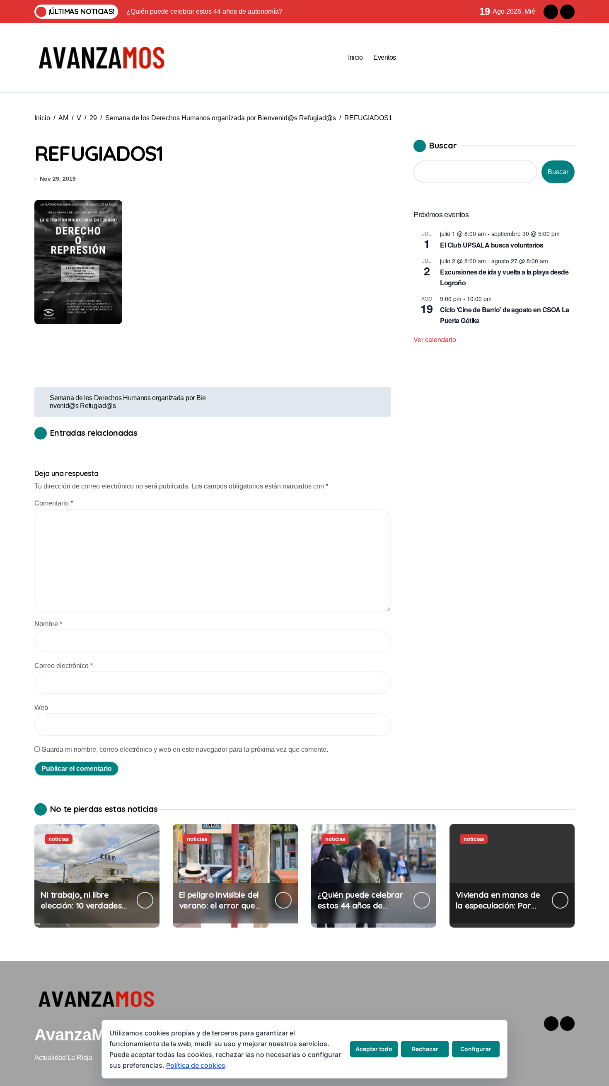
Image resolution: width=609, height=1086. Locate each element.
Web (41, 707)
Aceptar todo (373, 1048)
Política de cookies (195, 1065)
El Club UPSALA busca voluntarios (492, 245)
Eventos (384, 57)
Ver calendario (434, 339)
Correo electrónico (63, 665)
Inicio (355, 57)
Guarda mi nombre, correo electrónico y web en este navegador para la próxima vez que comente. (184, 749)
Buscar (443, 145)
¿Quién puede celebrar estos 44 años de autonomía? (360, 905)
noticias (58, 839)
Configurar (475, 1048)
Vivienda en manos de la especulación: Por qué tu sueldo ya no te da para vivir (498, 910)
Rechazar (425, 1048)
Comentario (53, 503)
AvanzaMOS (81, 1034)
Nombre (48, 623)
